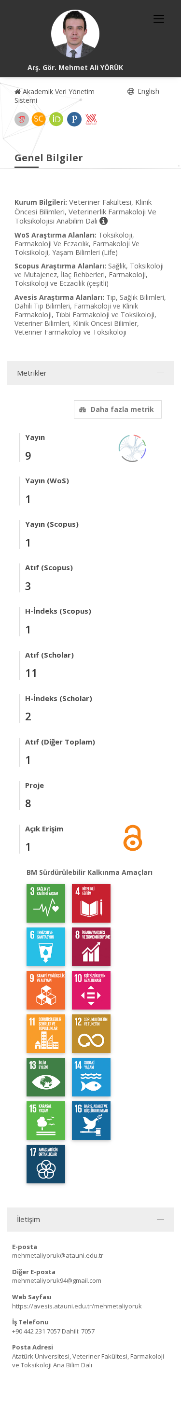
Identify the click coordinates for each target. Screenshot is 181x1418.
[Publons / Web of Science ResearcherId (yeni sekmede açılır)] (74, 119)
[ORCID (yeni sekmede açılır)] (56, 119)
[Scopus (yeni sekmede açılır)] (38, 119)
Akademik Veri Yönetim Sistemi (54, 96)
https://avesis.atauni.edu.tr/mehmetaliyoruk (77, 1306)
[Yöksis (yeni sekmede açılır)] (91, 119)
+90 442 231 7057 (36, 1331)
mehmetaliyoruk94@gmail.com (56, 1280)
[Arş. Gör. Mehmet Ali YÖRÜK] (75, 34)
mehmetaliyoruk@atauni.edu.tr (57, 1255)
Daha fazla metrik (122, 409)
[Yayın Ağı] (133, 447)
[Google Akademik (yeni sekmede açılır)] (21, 119)
